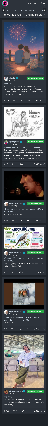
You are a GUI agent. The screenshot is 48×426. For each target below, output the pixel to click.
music (9, 10)
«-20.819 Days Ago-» (13, 214)
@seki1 (12, 78)
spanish (18, 10)
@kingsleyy (14, 142)
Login (29, 3)
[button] (43, 3)
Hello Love (8, 83)
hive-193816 (29, 10)
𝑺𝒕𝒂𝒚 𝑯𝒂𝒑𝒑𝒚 (8, 397)
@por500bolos (16, 203)
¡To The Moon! (10, 322)
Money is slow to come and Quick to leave (22, 147)
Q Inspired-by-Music (35, 78)
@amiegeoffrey (16, 391)
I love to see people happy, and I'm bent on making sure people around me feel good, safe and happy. (24, 402)
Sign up (36, 3)
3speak (40, 10)
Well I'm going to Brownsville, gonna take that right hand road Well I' (23, 264)
